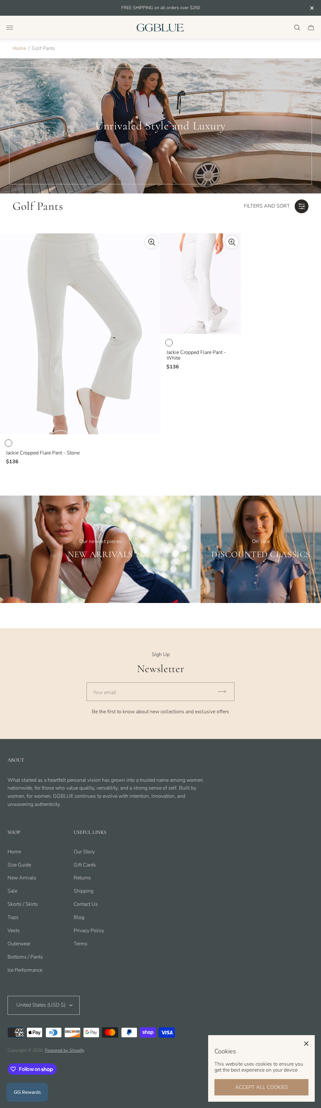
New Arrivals (22, 877)
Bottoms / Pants (25, 956)
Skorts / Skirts (23, 904)
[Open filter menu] (301, 206)
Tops (13, 917)
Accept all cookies (261, 1087)
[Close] (306, 1044)
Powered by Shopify (64, 1050)
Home (19, 48)
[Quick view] (152, 242)
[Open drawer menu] (10, 28)
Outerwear (19, 943)
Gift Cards (85, 864)
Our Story (84, 851)
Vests (14, 930)
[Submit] (225, 691)
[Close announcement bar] (311, 8)
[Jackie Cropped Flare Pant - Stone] (80, 333)
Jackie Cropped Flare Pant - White (196, 355)
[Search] (297, 28)
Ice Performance (25, 970)
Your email (104, 692)
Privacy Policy (89, 930)
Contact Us (86, 904)
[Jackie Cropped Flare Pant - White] (200, 283)
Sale (12, 891)
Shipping (83, 891)
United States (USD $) (41, 1005)
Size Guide (19, 864)
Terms (80, 943)
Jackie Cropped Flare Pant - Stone (43, 453)
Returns (82, 877)
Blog (79, 917)
